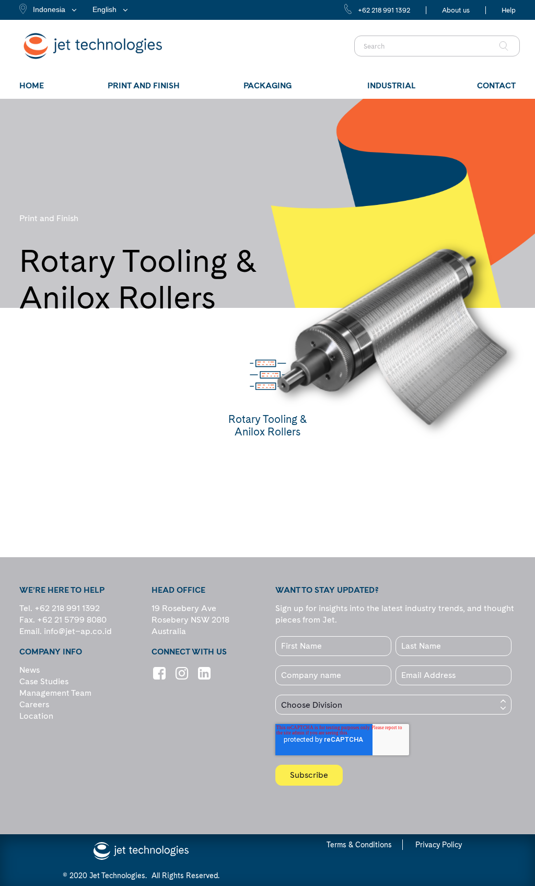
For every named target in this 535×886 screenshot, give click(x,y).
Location (36, 716)
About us (456, 10)
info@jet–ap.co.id (78, 631)
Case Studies (43, 681)
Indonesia (49, 9)
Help (509, 10)
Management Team (55, 693)
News (29, 670)
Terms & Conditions (359, 845)
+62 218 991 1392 (384, 10)
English (104, 9)
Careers (34, 704)
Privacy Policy (438, 845)
